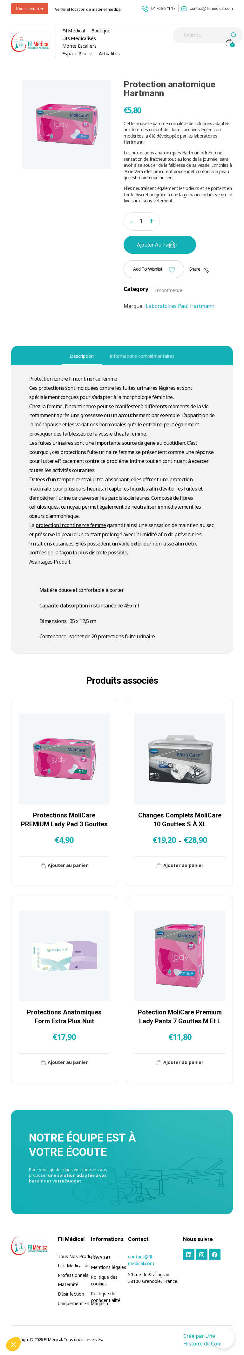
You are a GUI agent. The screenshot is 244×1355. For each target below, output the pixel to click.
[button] (151, 220)
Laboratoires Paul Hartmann (180, 305)
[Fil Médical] (30, 42)
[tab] (82, 356)
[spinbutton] (142, 221)
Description (82, 356)
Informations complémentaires (142, 356)
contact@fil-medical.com (211, 8)
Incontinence (168, 290)
